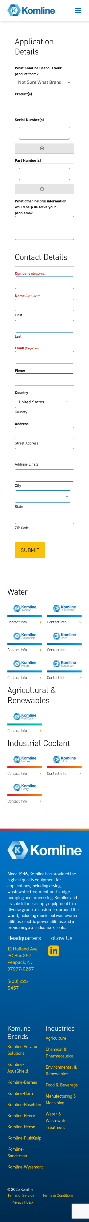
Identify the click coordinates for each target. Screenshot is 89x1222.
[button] (24, 622)
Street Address (26, 443)
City (18, 485)
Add (42, 148)
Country (21, 412)
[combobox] (46, 105)
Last (18, 336)
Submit (30, 550)
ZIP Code (22, 528)
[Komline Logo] (31, 6)
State (19, 506)
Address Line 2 (26, 464)
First (18, 315)
